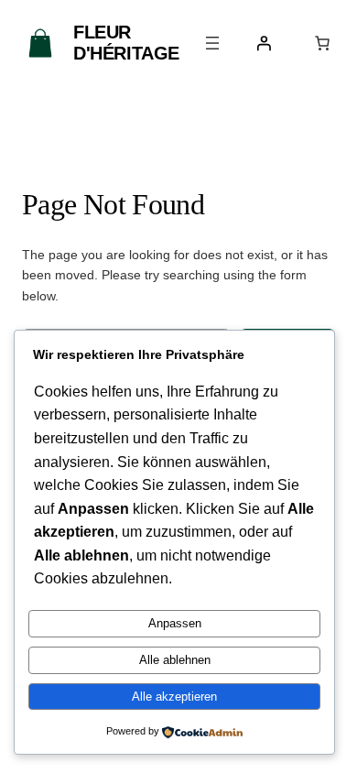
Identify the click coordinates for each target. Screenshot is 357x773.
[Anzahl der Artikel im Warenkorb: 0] (322, 43)
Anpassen (174, 623)
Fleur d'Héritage (126, 42)
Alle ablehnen (175, 660)
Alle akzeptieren (174, 696)
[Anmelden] (263, 43)
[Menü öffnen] (212, 43)
